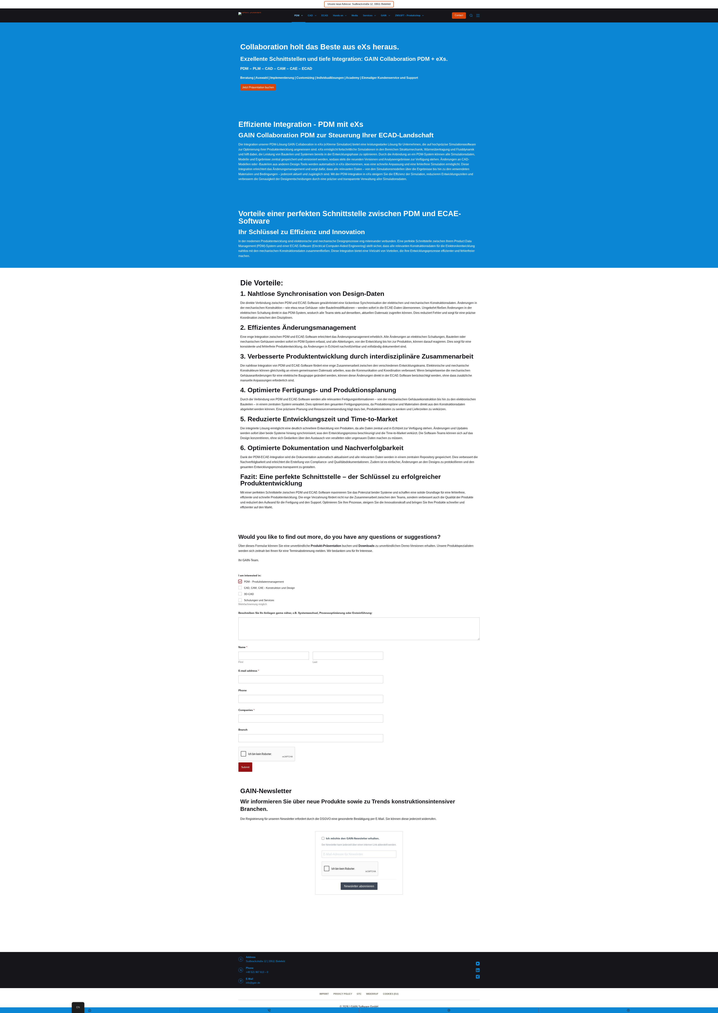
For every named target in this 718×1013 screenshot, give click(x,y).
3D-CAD (249, 593)
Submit (245, 767)
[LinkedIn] (478, 970)
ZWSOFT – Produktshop (407, 15)
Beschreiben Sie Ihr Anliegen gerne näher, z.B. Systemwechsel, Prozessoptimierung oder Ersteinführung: (305, 612)
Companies (246, 710)
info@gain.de (253, 982)
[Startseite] (89, 1010)
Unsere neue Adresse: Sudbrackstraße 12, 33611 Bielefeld (359, 4)
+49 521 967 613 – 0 (257, 972)
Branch (243, 729)
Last (315, 662)
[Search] (471, 15)
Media (355, 15)
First (240, 662)
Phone (242, 690)
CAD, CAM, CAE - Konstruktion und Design (269, 587)
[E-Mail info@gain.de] (240, 981)
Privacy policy (342, 994)
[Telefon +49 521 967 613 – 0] (240, 970)
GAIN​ (383, 15)
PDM (296, 15)
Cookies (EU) (390, 994)
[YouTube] (478, 963)
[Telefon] (269, 1010)
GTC (359, 994)
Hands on (338, 15)
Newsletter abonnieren (359, 886)
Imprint (324, 994)
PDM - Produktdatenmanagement (264, 581)
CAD (310, 15)
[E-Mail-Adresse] (448, 1010)
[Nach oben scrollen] (628, 1010)
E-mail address (248, 670)
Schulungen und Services (259, 600)
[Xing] (478, 977)
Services (367, 15)
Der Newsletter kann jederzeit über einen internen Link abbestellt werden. (359, 844)
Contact (459, 15)
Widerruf (372, 994)
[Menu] (478, 15)
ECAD (324, 15)
